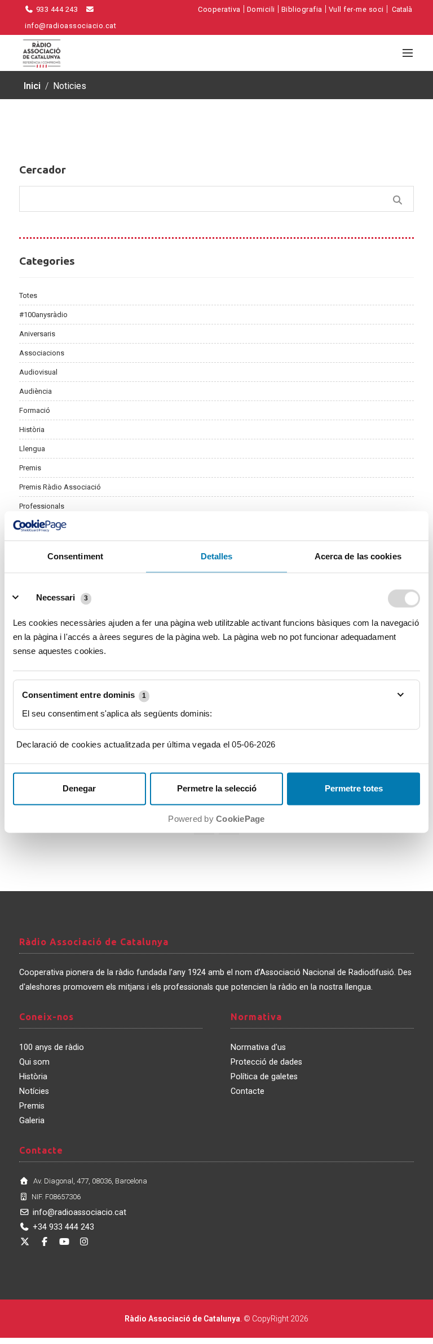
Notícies (34, 1091)
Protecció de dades (266, 1062)
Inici (32, 86)
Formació (34, 410)
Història (32, 429)
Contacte (247, 1091)
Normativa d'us (258, 1047)
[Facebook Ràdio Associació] (44, 1241)
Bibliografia (301, 9)
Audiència (35, 391)
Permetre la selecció (217, 789)
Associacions (41, 353)
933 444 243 (56, 9)
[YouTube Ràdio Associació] (64, 1241)
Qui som (34, 1062)
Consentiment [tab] (75, 557)
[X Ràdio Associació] (24, 1241)
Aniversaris (37, 334)
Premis (30, 468)
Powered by (216, 819)
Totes (28, 295)
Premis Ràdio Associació (60, 487)
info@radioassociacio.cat (79, 1212)
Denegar (79, 789)
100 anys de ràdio (51, 1047)
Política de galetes (264, 1077)
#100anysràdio (43, 314)
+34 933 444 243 (63, 1227)
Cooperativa (219, 9)
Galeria (32, 1120)
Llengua (32, 448)
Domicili (261, 9)
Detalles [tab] (217, 557)
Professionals (41, 506)
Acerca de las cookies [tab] (358, 557)
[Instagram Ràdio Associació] (84, 1241)
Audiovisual (38, 372)
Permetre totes (354, 789)
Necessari (55, 598)
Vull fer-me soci (356, 9)
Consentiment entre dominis (84, 695)
